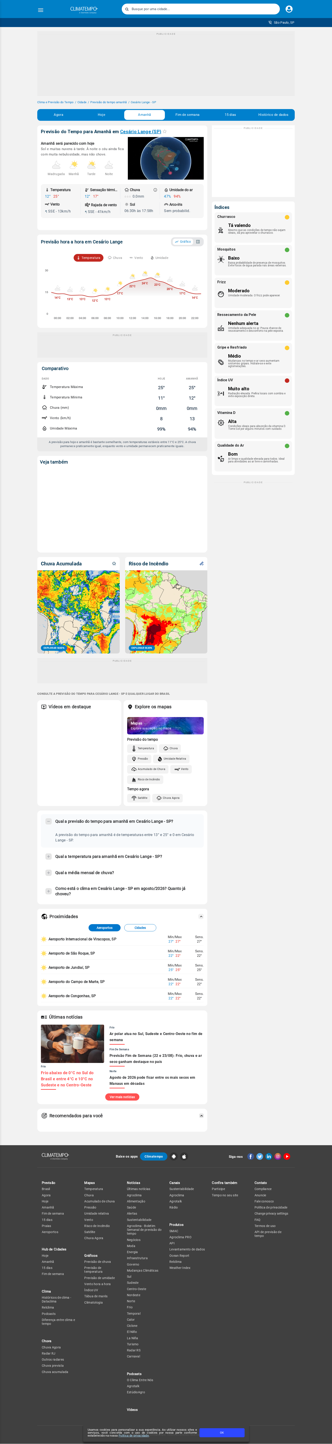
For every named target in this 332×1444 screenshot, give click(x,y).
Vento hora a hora (97, 1284)
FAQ (258, 1220)
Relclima (48, 1307)
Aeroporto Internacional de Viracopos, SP (82, 939)
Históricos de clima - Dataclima (56, 1299)
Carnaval (133, 1356)
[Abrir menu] (40, 10)
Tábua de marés (96, 1296)
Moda (131, 1246)
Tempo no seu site (225, 1195)
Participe (218, 1189)
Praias (46, 1226)
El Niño (132, 1332)
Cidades (140, 928)
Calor (131, 1319)
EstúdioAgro (136, 1392)
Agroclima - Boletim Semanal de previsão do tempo (144, 1230)
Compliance (263, 1189)
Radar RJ (48, 1353)
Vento (185, 769)
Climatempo (154, 1156)
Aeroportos (104, 928)
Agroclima (134, 1195)
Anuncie (260, 1195)
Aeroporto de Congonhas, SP (72, 996)
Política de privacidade (134, 1435)
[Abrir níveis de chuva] (155, 190)
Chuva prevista (53, 1365)
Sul (129, 1276)
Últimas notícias (138, 1189)
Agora (58, 115)
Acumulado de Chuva (151, 769)
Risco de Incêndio (149, 779)
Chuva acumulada (55, 1372)
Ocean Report (179, 1255)
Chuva (174, 748)
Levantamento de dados (187, 1249)
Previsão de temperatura (93, 1269)
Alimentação (136, 1201)
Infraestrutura (137, 1258)
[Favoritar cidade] (165, 131)
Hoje (101, 115)
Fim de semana (187, 115)
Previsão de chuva (97, 1262)
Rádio (173, 1207)
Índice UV (91, 1290)
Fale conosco (264, 1201)
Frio (130, 1307)
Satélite (142, 798)
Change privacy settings (271, 1213)
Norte (131, 1301)
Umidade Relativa (175, 758)
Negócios (133, 1240)
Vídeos (132, 1410)
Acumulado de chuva (99, 1201)
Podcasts (49, 1314)
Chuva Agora (171, 798)
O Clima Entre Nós (140, 1380)
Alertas (132, 1213)
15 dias (230, 115)
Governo (133, 1264)
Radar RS (133, 1350)
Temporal (133, 1313)
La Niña (132, 1338)
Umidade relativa (96, 1213)
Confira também (224, 1183)
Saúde (131, 1207)
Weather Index (179, 1268)
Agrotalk (133, 1386)
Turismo (133, 1344)
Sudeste (133, 1282)
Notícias (133, 1183)
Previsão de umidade (99, 1278)
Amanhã (144, 115)
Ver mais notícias (122, 1097)
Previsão (48, 1183)
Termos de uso (265, 1226)
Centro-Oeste (136, 1289)
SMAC (173, 1231)
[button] (281, 22)
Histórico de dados (273, 115)
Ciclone (132, 1325)
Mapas (89, 1183)
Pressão (143, 758)
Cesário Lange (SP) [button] (140, 131)
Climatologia (93, 1302)
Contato (261, 1183)
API (172, 1243)
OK (222, 1432)
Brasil (46, 1189)
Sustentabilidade (139, 1220)
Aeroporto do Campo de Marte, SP (77, 982)
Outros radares (53, 1359)
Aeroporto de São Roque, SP (72, 953)
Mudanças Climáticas (143, 1270)
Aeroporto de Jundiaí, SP (69, 967)
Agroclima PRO (180, 1237)
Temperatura (146, 748)
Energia (132, 1252)
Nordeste (133, 1295)
